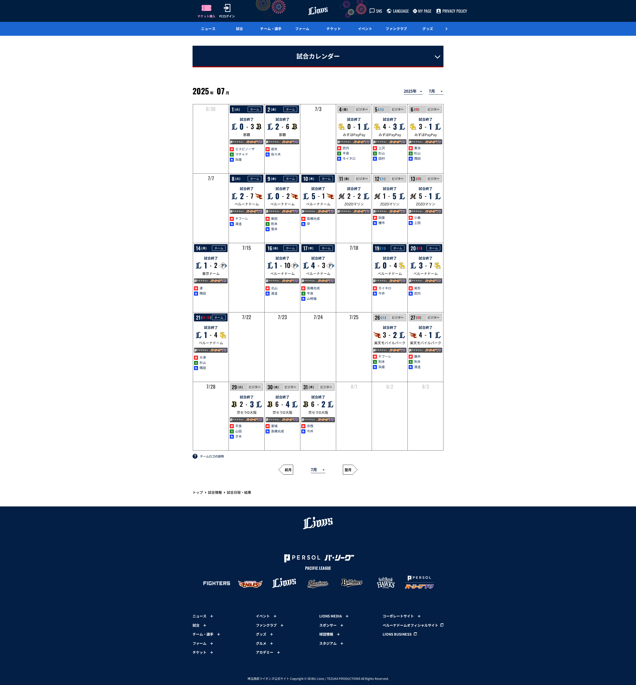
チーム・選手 (271, 28)
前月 (288, 469)
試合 (239, 28)
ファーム (302, 28)
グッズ (427, 28)
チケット (333, 28)
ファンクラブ (396, 28)
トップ (198, 492)
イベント (365, 28)
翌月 (348, 469)
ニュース (208, 28)
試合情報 (215, 492)
